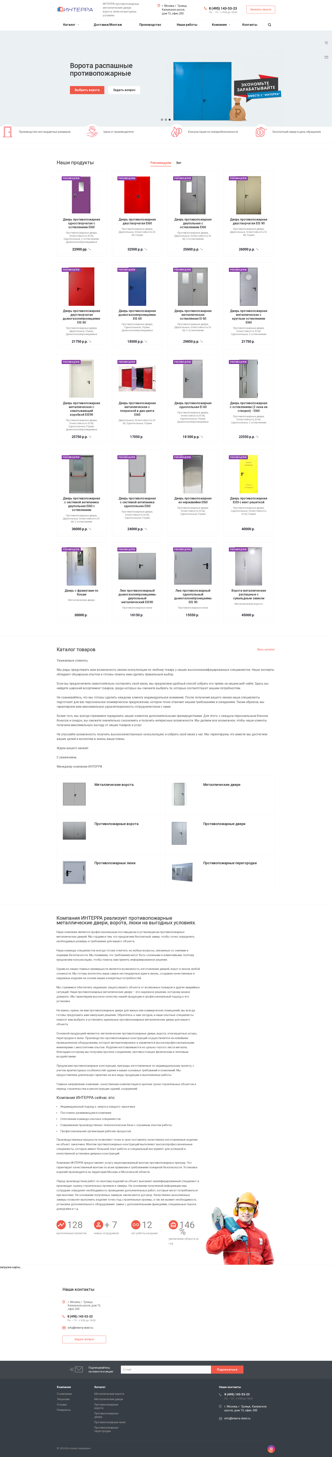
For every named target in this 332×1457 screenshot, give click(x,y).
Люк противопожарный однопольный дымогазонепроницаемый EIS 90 (194, 596)
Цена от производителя (119, 131)
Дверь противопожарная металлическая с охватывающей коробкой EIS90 (81, 408)
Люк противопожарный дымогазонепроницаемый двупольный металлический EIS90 (138, 596)
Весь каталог (266, 649)
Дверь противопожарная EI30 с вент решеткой (248, 500)
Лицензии (63, 1399)
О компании (64, 1393)
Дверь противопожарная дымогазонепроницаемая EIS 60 (137, 314)
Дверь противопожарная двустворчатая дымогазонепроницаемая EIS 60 (82, 316)
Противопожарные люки (109, 1422)
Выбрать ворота (87, 90)
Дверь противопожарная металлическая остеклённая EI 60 (193, 314)
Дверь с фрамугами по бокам (81, 592)
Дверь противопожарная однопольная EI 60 (193, 405)
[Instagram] (271, 1449)
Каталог (69, 25)
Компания (219, 25)
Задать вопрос (124, 90)
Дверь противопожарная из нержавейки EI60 (193, 500)
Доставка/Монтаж (108, 25)
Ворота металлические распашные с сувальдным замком (249, 594)
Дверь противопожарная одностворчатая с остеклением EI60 (81, 223)
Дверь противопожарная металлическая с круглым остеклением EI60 (248, 316)
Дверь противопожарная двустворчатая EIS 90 (248, 221)
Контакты (249, 25)
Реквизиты (64, 1409)
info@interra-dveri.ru (80, 1327)
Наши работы (187, 25)
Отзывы (62, 1404)
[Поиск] (269, 25)
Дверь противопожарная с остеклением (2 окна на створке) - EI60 (248, 407)
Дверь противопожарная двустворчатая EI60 (137, 221)
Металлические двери (108, 1399)
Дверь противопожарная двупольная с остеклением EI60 (193, 223)
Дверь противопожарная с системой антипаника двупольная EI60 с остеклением (81, 504)
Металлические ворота (109, 1393)
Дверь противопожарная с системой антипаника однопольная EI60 (137, 502)
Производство (150, 25)
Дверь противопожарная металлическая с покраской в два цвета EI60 (137, 408)
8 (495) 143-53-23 (223, 8)
